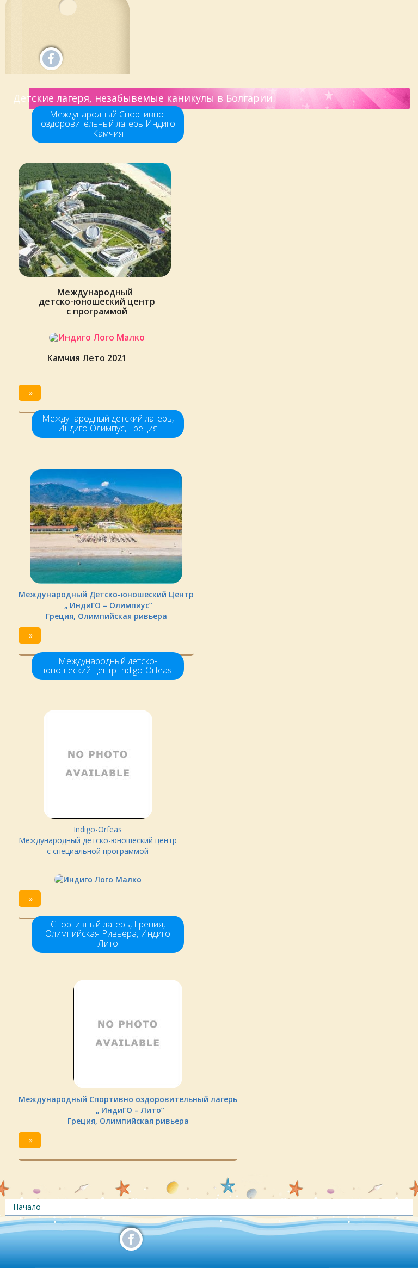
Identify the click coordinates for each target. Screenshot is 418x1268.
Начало (27, 1207)
